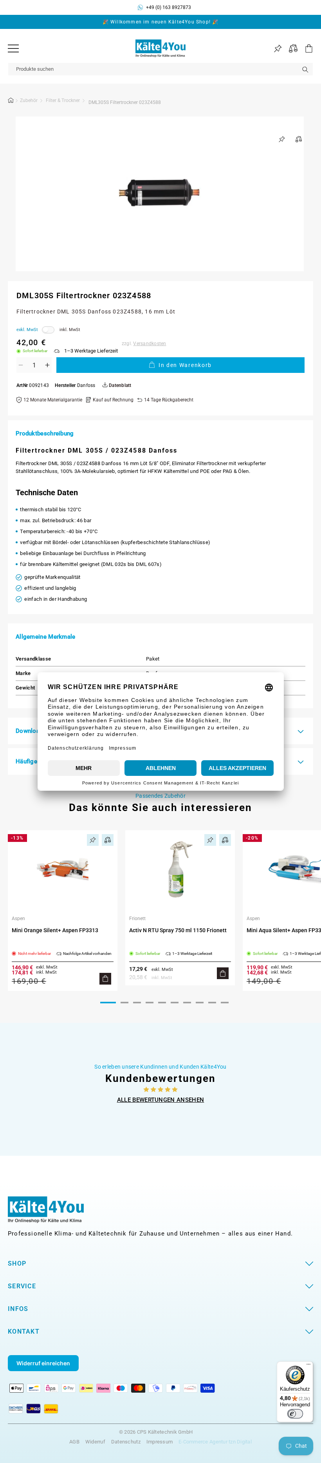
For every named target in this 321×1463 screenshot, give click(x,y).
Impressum (159, 1442)
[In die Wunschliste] (282, 139)
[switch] (295, 1413)
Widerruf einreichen (43, 1363)
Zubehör (29, 100)
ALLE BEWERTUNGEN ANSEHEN (160, 1099)
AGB (74, 1442)
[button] (305, 48)
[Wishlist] (278, 49)
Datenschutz (126, 1442)
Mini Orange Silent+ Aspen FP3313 (55, 930)
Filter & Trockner (63, 100)
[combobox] (160, 69)
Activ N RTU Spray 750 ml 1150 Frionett (178, 930)
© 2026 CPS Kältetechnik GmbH (156, 1432)
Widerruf (95, 1442)
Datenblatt (119, 386)
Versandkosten (149, 343)
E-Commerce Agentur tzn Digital (215, 1442)
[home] (11, 102)
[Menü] (13, 48)
